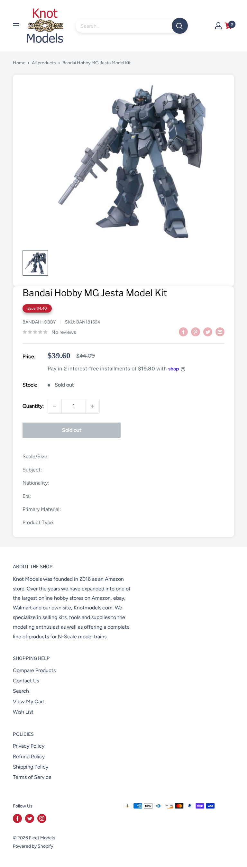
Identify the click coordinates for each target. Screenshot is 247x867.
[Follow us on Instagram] (41, 818)
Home (19, 63)
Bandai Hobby (39, 322)
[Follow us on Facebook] (17, 818)
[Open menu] (16, 25)
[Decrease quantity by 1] (54, 406)
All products (44, 63)
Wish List (23, 712)
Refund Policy (29, 756)
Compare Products (34, 670)
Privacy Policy (28, 746)
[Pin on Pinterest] (195, 331)
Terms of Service (32, 777)
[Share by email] (219, 331)
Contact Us (26, 681)
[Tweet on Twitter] (207, 331)
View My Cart (28, 701)
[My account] (218, 25)
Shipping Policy (30, 767)
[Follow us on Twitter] (29, 818)
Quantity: (33, 406)
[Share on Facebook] (183, 331)
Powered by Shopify (33, 846)
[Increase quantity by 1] (92, 406)
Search (21, 691)
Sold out (71, 430)
